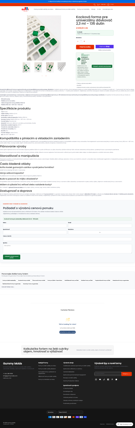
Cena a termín (7, 236)
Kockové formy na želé (24, 280)
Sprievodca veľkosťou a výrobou (72, 369)
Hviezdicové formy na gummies (121, 280)
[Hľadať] (94, 4)
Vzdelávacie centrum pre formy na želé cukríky (76, 366)
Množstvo (79, 37)
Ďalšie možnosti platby (104, 50)
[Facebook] (108, 379)
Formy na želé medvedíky (9, 280)
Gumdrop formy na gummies (30, 284)
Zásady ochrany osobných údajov (73, 400)
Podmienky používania (69, 403)
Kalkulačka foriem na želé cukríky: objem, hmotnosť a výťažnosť (93, 350)
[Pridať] (84, 41)
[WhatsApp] (116, 379)
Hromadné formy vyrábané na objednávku (47, 372)
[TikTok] (104, 379)
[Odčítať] (77, 41)
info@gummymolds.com (10, 376)
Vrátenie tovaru (110, 424)
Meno (4, 222)
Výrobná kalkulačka (68, 372)
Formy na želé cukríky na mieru (47, 366)
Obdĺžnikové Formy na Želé (72, 280)
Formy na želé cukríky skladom (47, 369)
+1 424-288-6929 (8, 373)
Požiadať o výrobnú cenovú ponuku (102, 66)
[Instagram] (96, 379)
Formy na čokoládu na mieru (46, 379)
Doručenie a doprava (69, 394)
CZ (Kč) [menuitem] (112, 4)
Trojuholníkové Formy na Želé (102, 280)
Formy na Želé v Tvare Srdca (55, 280)
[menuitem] (101, 4)
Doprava (102, 424)
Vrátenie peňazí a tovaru (70, 397)
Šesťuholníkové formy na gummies (12, 284)
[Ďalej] (65, 38)
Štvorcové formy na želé (38, 280)
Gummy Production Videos (71, 381)
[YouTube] (100, 379)
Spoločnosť (6, 229)
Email (69, 222)
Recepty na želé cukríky (70, 378)
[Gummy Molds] (25, 9)
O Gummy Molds (68, 388)
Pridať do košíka (85, 47)
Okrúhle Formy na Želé (86, 280)
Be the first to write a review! (67, 332)
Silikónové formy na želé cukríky (47, 376)
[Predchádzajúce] (22, 38)
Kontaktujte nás (68, 391)
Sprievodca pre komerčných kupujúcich (74, 375)
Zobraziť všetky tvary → (8, 287)
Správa (5, 243)
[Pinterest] (112, 379)
